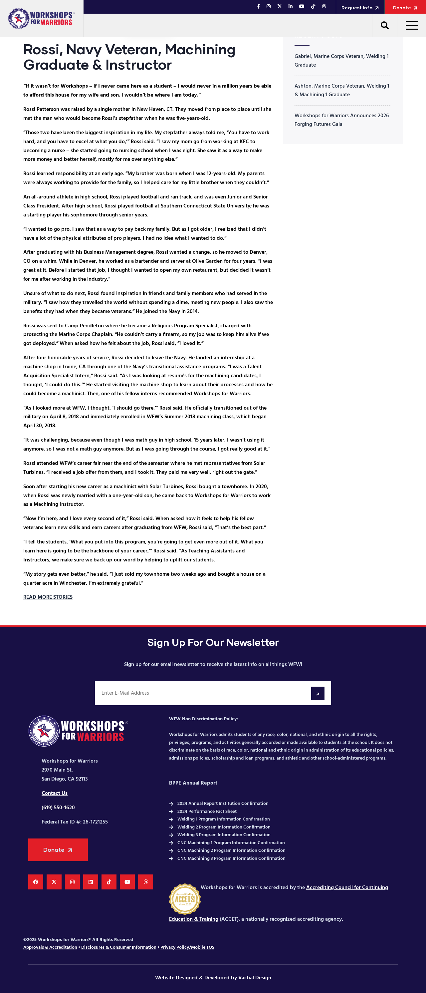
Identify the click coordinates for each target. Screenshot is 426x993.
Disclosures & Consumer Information (118, 947)
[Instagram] (72, 881)
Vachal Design (254, 978)
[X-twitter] (54, 881)
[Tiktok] (109, 881)
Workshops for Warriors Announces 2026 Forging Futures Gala (342, 120)
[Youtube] (127, 881)
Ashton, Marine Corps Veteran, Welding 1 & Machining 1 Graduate (342, 90)
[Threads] (145, 881)
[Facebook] (35, 881)
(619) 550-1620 (58, 808)
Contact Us (55, 793)
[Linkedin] (90, 881)
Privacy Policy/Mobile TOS (187, 947)
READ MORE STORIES (48, 597)
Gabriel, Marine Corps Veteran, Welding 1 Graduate (341, 61)
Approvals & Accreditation (50, 947)
